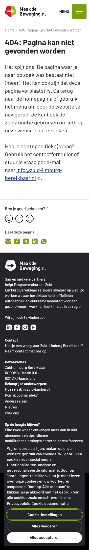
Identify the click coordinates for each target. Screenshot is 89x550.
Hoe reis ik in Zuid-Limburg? (27, 389)
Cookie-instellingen (44, 514)
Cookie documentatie (50, 503)
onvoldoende (30, 219)
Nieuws (11, 407)
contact (21, 351)
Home (9, 30)
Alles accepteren (45, 537)
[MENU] (79, 11)
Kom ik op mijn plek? (21, 395)
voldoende (19, 219)
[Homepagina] (29, 11)
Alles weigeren (45, 525)
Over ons (12, 413)
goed (9, 219)
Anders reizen (16, 401)
